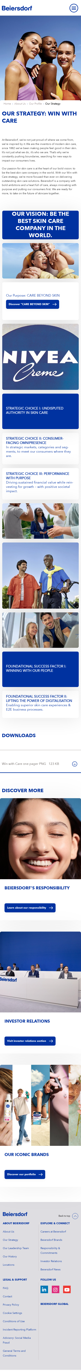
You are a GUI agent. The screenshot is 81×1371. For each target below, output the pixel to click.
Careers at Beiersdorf (53, 1231)
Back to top (64, 1216)
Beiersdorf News (50, 1269)
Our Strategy (52, 104)
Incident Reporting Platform (19, 1329)
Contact (7, 1296)
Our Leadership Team (16, 1248)
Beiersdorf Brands (51, 1240)
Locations (8, 1265)
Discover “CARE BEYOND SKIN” (29, 304)
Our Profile (35, 104)
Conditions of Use (14, 1321)
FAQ (5, 1288)
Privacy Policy (11, 1305)
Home (7, 104)
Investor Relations (51, 1261)
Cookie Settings (12, 1313)
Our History (10, 1256)
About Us (20, 104)
